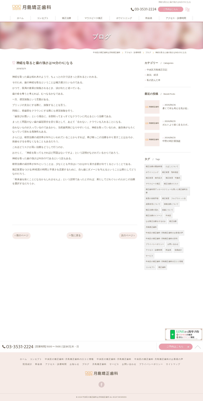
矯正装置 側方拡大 (154, 177)
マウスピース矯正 (153, 183)
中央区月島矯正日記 (157, 70)
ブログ (85, 364)
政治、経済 (152, 75)
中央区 (168, 215)
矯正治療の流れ (152, 209)
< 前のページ (21, 235)
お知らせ (74, 364)
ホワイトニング (152, 172)
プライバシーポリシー (155, 244)
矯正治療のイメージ (154, 215)
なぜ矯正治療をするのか (156, 221)
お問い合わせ (172, 244)
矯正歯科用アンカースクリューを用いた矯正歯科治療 (167, 191)
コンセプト (150, 267)
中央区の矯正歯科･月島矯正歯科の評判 (162, 238)
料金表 (168, 250)
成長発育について (153, 204)
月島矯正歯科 (151, 227)
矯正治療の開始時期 (154, 166)
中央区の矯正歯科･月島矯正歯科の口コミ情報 (164, 261)
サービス (149, 255)
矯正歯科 (162, 267)
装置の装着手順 (152, 198)
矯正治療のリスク (171, 183)
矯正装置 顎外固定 (170, 172)
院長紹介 (178, 250)
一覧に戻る (75, 235)
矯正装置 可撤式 (173, 177)
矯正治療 (173, 221)
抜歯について (167, 209)
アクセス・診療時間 (154, 250)
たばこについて (172, 166)
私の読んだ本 (153, 80)
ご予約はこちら (170, 9)
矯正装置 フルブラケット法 (174, 198)
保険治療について (171, 204)
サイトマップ (173, 364)
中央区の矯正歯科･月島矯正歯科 (114, 359)
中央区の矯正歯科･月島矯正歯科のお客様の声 (164, 232)
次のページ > (128, 235)
